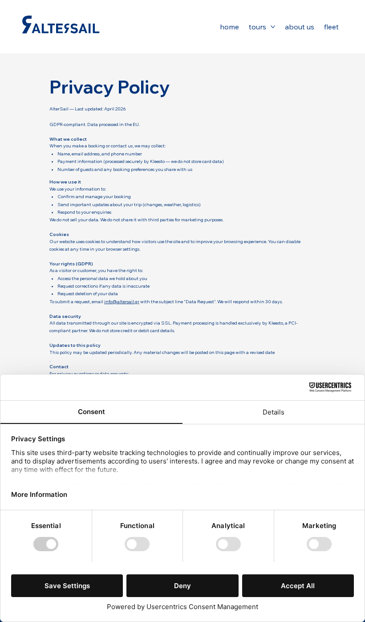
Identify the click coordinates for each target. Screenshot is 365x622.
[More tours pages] (273, 26)
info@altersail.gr (121, 302)
